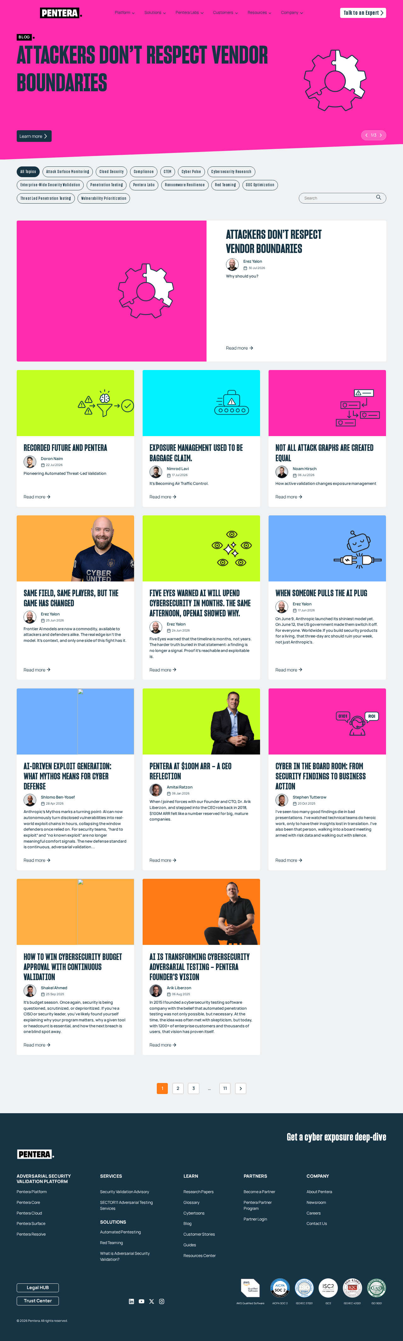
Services (111, 1176)
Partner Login (255, 1219)
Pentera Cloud (29, 1212)
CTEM (167, 171)
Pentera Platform (32, 1191)
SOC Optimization (260, 185)
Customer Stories (199, 1234)
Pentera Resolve (31, 1234)
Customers (223, 13)
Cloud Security (111, 171)
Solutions (153, 13)
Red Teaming (225, 185)
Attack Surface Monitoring (67, 171)
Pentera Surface (31, 1223)
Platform (122, 13)
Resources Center (200, 1255)
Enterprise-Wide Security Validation (50, 185)
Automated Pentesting (120, 1232)
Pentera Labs (187, 13)
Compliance (144, 171)
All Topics (28, 171)
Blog (187, 1223)
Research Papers (199, 1191)
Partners (255, 1176)
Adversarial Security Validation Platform (44, 1178)
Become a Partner (259, 1191)
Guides (190, 1245)
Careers (314, 1212)
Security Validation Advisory (124, 1191)
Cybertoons (194, 1212)
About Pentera (319, 1191)
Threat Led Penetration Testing (45, 198)
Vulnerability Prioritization (104, 198)
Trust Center (38, 1301)
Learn (191, 1176)
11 (225, 1088)
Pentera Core (28, 1202)
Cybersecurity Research (231, 171)
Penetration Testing (106, 185)
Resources (257, 13)
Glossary (192, 1202)
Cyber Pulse (191, 171)
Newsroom (316, 1202)
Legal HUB (38, 1287)
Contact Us (317, 1223)
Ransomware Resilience (185, 185)
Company (289, 13)
